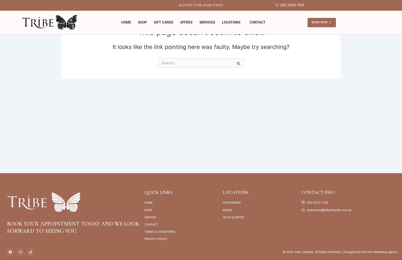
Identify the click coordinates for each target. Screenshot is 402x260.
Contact (257, 22)
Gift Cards (163, 22)
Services (207, 22)
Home (126, 22)
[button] (232, 22)
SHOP (142, 22)
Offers (186, 22)
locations (231, 22)
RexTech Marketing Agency (379, 252)
